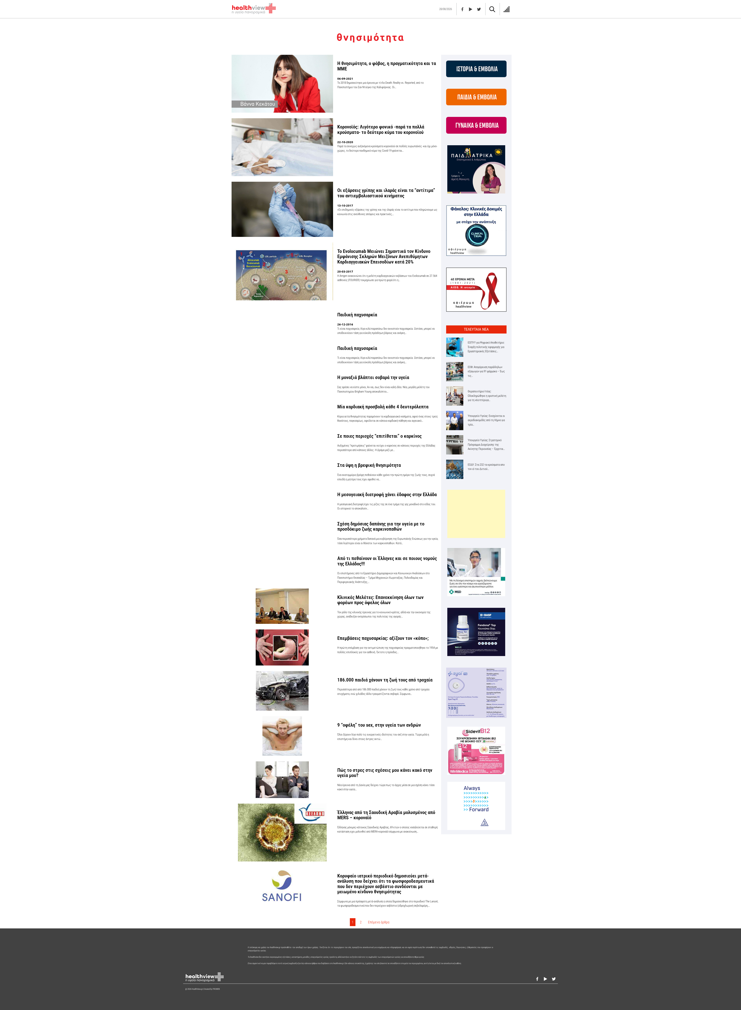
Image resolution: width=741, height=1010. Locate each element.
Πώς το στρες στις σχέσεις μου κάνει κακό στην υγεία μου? (384, 772)
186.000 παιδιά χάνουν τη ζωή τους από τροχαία (384, 680)
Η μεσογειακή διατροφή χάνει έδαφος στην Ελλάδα (387, 494)
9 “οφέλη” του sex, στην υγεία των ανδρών (379, 725)
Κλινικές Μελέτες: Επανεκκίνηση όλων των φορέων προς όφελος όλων (380, 600)
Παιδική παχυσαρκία (357, 315)
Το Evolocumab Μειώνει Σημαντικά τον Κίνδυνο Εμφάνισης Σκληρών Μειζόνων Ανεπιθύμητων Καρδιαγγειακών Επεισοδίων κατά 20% (383, 256)
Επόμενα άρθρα (378, 922)
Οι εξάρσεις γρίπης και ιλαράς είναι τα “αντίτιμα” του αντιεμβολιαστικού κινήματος (386, 192)
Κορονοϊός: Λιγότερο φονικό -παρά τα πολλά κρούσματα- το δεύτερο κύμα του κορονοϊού (380, 129)
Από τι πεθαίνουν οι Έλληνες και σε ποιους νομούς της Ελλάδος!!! (387, 561)
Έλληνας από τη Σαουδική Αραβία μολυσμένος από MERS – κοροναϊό (386, 815)
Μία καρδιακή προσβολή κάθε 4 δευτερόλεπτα (382, 407)
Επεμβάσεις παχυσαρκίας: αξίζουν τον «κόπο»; (383, 638)
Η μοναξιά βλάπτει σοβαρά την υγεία (373, 377)
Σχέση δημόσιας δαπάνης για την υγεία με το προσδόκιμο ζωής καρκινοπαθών (380, 526)
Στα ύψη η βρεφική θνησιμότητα (369, 465)
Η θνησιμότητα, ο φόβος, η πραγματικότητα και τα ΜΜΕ (386, 66)
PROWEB (216, 989)
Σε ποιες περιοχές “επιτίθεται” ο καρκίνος (379, 436)
